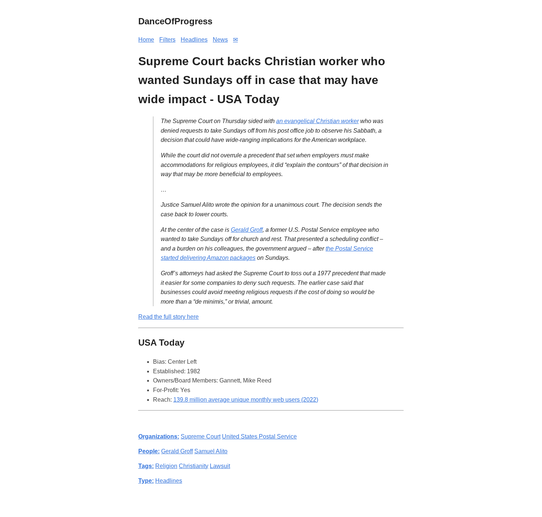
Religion (166, 466)
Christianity (193, 466)
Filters (167, 39)
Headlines (194, 39)
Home (146, 39)
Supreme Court (200, 436)
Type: (146, 481)
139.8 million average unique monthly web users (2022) (245, 400)
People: (149, 451)
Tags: (146, 466)
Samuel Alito (210, 451)
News (220, 39)
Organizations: (158, 436)
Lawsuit (220, 466)
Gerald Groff (247, 230)
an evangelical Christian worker (317, 121)
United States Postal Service (259, 436)
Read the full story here (168, 317)
